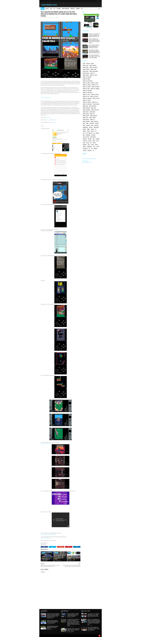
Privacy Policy (85, 160)
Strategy (96, 144)
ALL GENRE (58, 8)
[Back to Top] (99, 635)
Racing (84, 142)
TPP (89, 148)
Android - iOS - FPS (95, 84)
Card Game (88, 125)
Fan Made (84, 129)
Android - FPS (92, 73)
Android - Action (85, 65)
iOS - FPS (84, 133)
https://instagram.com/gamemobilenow (48, 534)
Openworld (84, 138)
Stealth (92, 144)
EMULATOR (72, 8)
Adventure (88, 63)
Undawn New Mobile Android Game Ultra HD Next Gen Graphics (52, 627)
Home (43, 8)
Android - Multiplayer (92, 106)
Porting (93, 140)
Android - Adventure (93, 65)
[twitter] (96, 1)
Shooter (94, 142)
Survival (84, 146)
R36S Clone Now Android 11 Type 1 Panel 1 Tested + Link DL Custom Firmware (94, 56)
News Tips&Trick (65, 8)
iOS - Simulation (89, 133)
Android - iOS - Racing (94, 94)
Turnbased (95, 148)
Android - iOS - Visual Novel (87, 104)
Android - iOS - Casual (94, 82)
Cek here (65, 179)
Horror (88, 131)
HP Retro (92, 131)
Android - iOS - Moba (86, 88)
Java (94, 133)
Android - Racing (92, 111)
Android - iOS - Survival (87, 102)
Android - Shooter (86, 115)
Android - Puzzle (85, 111)
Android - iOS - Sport (96, 98)
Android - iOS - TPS (95, 102)
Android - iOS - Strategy (87, 100)
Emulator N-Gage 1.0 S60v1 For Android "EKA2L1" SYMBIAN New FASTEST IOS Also (73, 557)
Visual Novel (90, 150)
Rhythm (87, 142)
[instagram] (98, 1)
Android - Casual (85, 71)
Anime (84, 123)
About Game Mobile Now (86, 162)
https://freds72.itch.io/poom (46, 443)
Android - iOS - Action (93, 75)
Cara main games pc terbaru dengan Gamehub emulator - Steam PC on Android (47, 558)
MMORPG (97, 133)
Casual (92, 125)
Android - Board (93, 69)
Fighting (92, 129)
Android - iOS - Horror (86, 86)
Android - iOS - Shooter (94, 96)
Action (84, 63)
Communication (85, 127)
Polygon (90, 140)
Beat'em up (97, 123)
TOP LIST (47, 8)
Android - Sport (85, 117)
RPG (51, 8)
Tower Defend (85, 148)
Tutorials (84, 150)
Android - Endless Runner (94, 71)
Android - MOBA (85, 106)
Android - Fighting (86, 73)
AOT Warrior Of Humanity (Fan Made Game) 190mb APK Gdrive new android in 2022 (94, 51)
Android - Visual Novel (94, 121)
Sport (89, 144)
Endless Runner (96, 127)
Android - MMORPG (96, 104)
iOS (95, 131)
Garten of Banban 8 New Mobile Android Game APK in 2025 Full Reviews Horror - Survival (94, 40)
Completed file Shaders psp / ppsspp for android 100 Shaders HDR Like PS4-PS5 (94, 35)
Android (92, 63)
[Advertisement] (60, 599)
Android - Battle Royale (93, 67)
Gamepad (84, 131)
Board (84, 125)
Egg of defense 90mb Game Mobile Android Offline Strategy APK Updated (94, 46)
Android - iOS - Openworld (95, 88)
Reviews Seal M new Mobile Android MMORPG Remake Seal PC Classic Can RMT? (53, 622)
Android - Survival (86, 119)
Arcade (87, 123)
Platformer (97, 138)
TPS (91, 148)
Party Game (89, 138)
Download (48, 117)
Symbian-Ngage (89, 146)
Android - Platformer (86, 109)
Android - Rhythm (86, 113)
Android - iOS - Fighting (87, 84)
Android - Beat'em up (86, 69)
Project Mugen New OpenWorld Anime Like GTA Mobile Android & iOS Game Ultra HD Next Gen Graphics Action (53, 615)
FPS (54, 8)
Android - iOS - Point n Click (87, 92)
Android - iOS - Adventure (87, 77)
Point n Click (85, 140)
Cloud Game (96, 125)
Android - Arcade (85, 67)
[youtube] (100, 1)
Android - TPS (92, 119)
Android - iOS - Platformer (87, 90)
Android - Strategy (92, 117)
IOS (82, 8)
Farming (88, 129)
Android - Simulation (93, 115)
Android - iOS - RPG (86, 96)
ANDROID (78, 8)
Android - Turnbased (86, 121)
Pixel (93, 138)
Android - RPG (92, 113)
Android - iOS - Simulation (87, 98)
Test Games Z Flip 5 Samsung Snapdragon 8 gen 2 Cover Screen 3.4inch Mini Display (93, 615)
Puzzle (97, 140)
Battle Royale (92, 123)
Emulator (58, 17)
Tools (94, 146)
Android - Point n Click (95, 109)
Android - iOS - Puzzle (86, 94)
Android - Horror (86, 75)
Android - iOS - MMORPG (95, 86)
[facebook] (95, 1)
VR (93, 150)
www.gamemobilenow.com (46, 97)
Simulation (85, 144)
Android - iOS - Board (86, 82)
